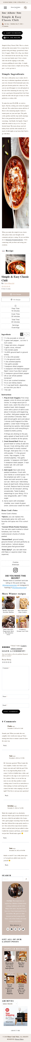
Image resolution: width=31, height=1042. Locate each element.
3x (28, 334)
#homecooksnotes (19, 588)
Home (4, 13)
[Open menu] (5, 7)
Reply (5, 745)
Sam (8, 24)
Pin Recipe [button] (16, 299)
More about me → (15, 925)
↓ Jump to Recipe (12, 33)
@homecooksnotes (9, 585)
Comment (6, 668)
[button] (2, 286)
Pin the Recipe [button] (13, 37)
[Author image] (3, 24)
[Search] (26, 879)
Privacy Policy (19, 1039)
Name (5, 696)
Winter (19, 13)
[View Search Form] (25, 8)
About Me (15, 1030)
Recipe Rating (6, 660)
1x (21, 334)
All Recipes (11, 13)
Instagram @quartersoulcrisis (14, 240)
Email (5, 705)
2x (24, 334)
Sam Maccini (9, 283)
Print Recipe (16, 294)
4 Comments (5, 26)
